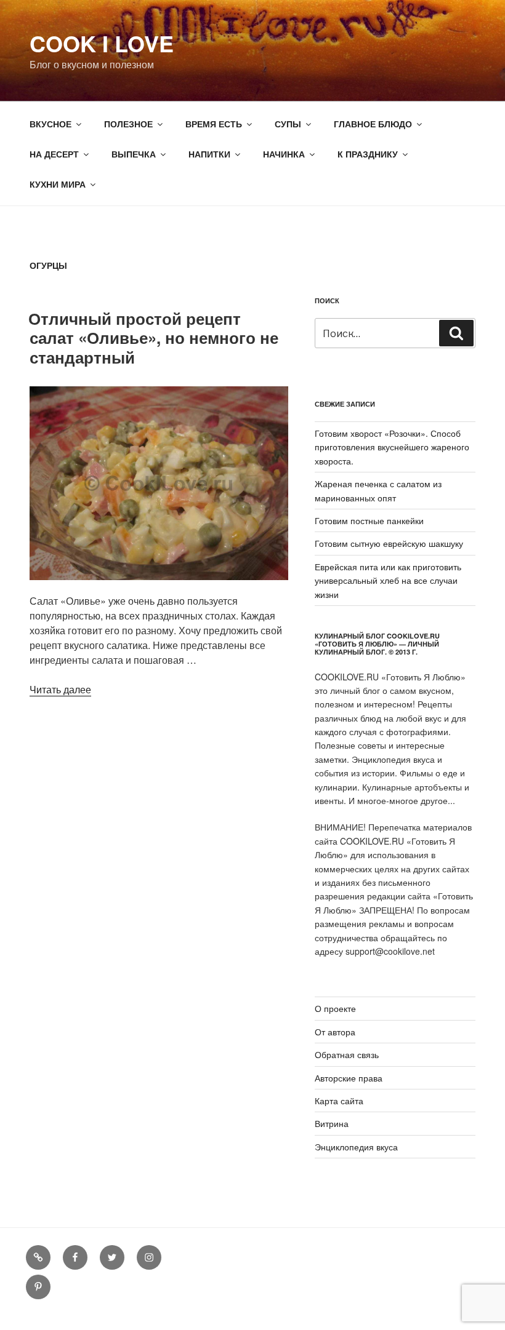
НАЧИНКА (284, 154)
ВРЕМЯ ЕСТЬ (213, 123)
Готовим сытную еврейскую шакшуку (389, 543)
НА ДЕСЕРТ (54, 154)
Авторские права (348, 1078)
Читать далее (60, 689)
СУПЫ (288, 123)
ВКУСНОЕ (50, 123)
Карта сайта (339, 1100)
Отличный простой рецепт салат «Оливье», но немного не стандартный (153, 337)
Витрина (332, 1123)
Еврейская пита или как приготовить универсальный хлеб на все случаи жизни (388, 580)
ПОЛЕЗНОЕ (128, 123)
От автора (335, 1031)
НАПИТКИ (209, 154)
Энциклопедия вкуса (356, 1147)
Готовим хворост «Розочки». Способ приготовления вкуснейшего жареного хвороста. (392, 447)
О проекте (335, 1008)
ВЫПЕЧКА (133, 154)
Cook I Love (102, 43)
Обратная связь (347, 1054)
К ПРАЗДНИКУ (367, 154)
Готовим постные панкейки (369, 520)
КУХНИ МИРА (58, 184)
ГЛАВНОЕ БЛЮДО (373, 123)
